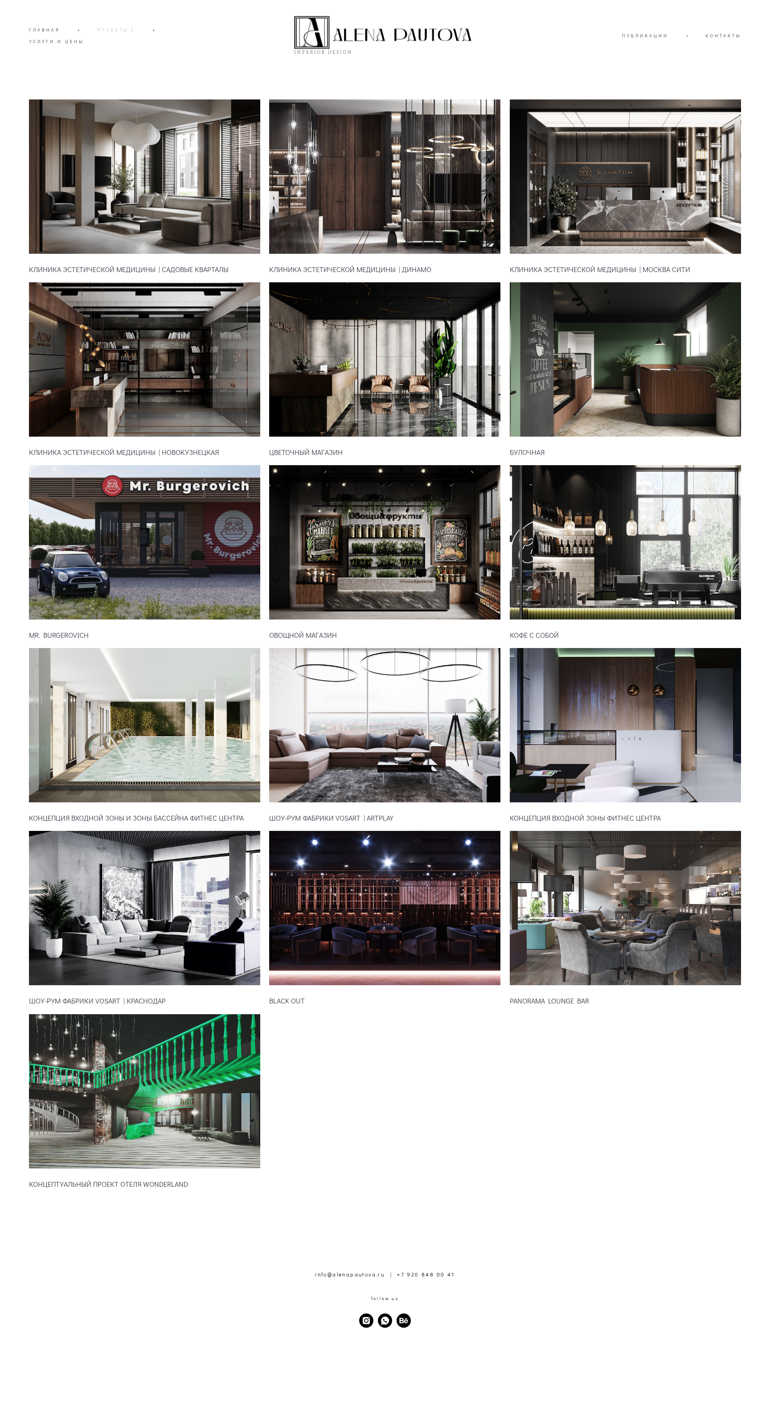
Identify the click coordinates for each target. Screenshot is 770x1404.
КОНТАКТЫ (723, 36)
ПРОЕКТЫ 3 (116, 30)
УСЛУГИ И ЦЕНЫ (56, 42)
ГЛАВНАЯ (44, 30)
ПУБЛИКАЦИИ (645, 36)
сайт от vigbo (385, 1383)
